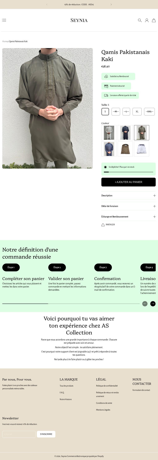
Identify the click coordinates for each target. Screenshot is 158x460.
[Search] (140, 20)
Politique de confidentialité (107, 386)
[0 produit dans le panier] (154, 20)
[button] (47, 4)
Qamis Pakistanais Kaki (18, 41)
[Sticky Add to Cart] (144, 451)
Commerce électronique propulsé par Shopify (85, 456)
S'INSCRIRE (46, 434)
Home (5, 41)
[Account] (147, 20)
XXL (149, 111)
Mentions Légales (103, 410)
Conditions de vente (104, 403)
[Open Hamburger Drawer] (4, 20)
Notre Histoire (66, 399)
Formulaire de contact (141, 390)
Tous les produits (66, 386)
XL (137, 111)
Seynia (64, 456)
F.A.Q (62, 393)
